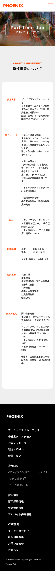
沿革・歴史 (14, 456)
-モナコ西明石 (16, 485)
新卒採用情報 (16, 501)
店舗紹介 (13, 466)
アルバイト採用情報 (20, 514)
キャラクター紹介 (18, 531)
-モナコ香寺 (15, 478)
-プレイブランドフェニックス (25, 472)
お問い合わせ (16, 543)
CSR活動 (13, 524)
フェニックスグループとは (23, 430)
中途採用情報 (16, 508)
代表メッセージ (17, 443)
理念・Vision (16, 449)
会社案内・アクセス (20, 436)
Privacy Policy (12, 564)
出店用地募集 (16, 537)
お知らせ (13, 550)
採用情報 (13, 495)
